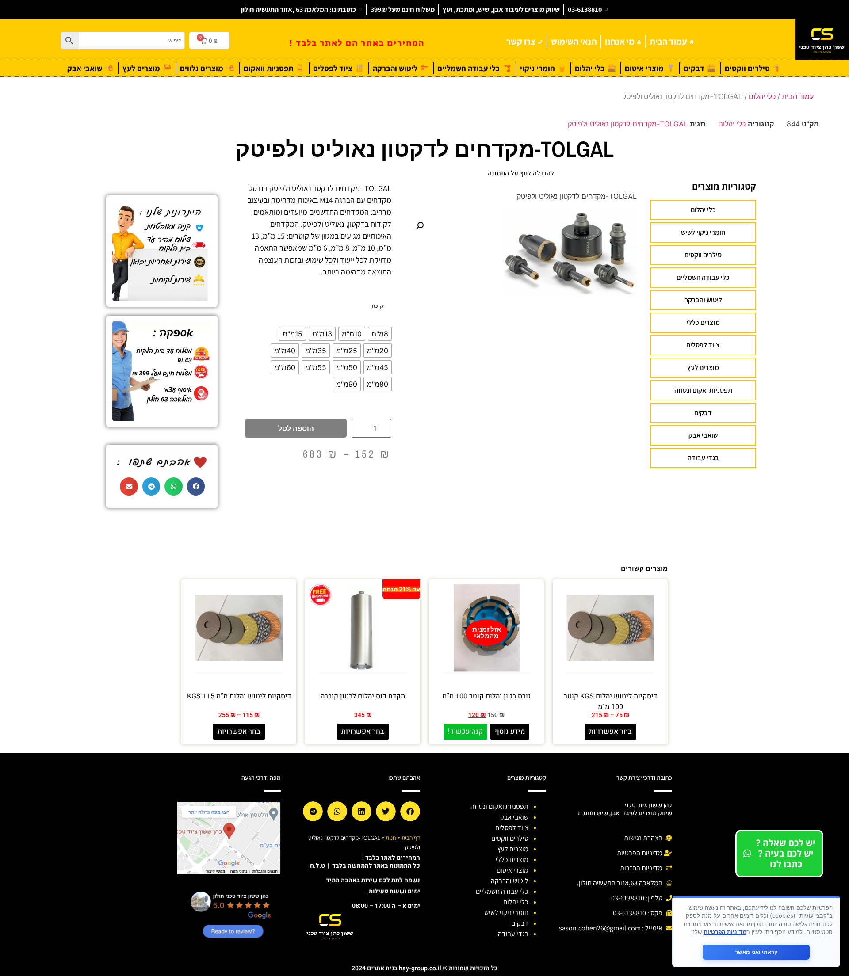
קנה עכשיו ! (465, 731)
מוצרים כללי (703, 322)
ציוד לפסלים (703, 345)
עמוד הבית (798, 96)
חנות (391, 838)
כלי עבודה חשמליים (703, 277)
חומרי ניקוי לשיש (703, 232)
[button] (420, 226)
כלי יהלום (762, 96)
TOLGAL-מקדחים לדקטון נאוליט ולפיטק (628, 123)
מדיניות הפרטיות (725, 931)
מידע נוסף (510, 731)
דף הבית (411, 838)
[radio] (379, 333)
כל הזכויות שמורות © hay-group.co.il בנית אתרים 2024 (424, 968)
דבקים (703, 412)
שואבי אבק (703, 435)
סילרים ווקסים (703, 254)
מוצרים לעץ (703, 367)
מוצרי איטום (512, 870)
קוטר (377, 306)
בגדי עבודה (703, 457)
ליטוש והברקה (703, 300)
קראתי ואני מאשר (756, 952)
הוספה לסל (296, 428)
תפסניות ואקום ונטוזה (703, 390)
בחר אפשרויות (610, 731)
